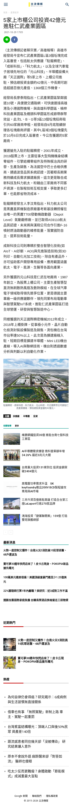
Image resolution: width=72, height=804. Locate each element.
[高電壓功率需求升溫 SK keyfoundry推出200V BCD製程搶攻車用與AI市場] (11, 487)
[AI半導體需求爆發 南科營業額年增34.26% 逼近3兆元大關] (11, 455)
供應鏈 (16, 416)
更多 (17, 426)
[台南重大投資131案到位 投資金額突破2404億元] (11, 471)
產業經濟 (15, 12)
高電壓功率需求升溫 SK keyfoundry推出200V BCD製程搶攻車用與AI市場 (44, 487)
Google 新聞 (21, 795)
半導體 (26, 416)
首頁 (5, 12)
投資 (35, 416)
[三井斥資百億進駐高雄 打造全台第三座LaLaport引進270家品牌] (11, 503)
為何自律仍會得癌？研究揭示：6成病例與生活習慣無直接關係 (37, 699)
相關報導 (7, 426)
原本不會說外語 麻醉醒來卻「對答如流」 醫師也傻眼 (35, 759)
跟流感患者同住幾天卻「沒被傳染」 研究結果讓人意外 (36, 744)
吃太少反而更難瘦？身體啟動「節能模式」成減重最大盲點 (36, 773)
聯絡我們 (37, 795)
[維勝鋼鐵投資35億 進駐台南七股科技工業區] (11, 439)
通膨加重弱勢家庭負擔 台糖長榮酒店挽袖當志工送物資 (35, 600)
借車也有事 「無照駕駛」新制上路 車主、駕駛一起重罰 (35, 714)
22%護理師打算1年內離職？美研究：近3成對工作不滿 (35, 590)
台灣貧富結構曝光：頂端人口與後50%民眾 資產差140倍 (38, 729)
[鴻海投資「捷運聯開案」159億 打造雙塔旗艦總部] (11, 520)
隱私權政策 (52, 795)
